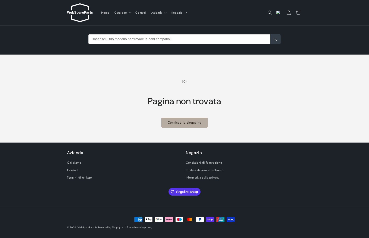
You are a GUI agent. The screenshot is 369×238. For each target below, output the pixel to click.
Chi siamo (74, 162)
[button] (122, 12)
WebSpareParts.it (87, 227)
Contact (72, 170)
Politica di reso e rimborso (204, 170)
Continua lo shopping (185, 122)
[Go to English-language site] (279, 12)
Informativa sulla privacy (202, 177)
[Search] (275, 39)
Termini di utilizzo (79, 177)
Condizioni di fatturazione (204, 162)
